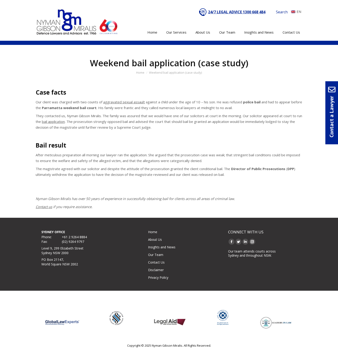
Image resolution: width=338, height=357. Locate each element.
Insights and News (161, 247)
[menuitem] (295, 11)
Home (152, 232)
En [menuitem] (299, 11)
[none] (295, 11)
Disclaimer (156, 270)
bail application (53, 121)
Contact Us (156, 262)
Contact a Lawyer (331, 116)
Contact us (44, 206)
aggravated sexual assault (124, 102)
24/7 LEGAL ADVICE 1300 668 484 (236, 12)
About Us (155, 239)
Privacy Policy (158, 277)
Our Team (155, 255)
